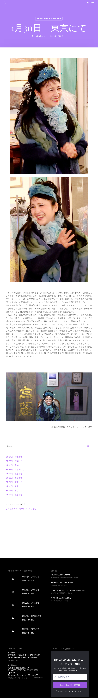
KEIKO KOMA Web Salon (62, 582)
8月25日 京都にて (14, 465)
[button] (92, 3)
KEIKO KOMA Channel (60, 575)
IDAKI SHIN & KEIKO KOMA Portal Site (67, 590)
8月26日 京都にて (14, 461)
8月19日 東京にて (14, 490)
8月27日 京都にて (14, 457)
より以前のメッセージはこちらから (21, 508)
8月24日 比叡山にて (15, 469)
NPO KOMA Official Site (61, 598)
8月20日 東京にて (14, 486)
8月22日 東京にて (14, 478)
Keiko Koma (40, 36)
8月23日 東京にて (14, 474)
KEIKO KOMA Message (49, 18)
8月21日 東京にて (14, 482)
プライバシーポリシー (63, 691)
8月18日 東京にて (14, 495)
